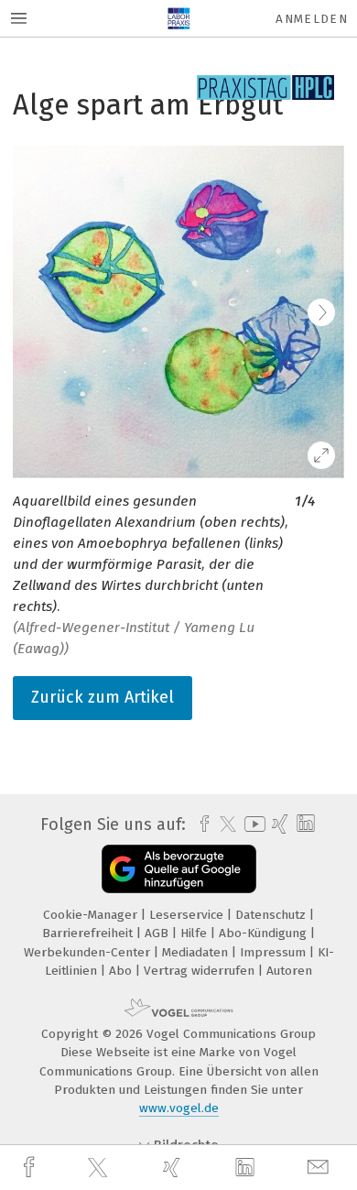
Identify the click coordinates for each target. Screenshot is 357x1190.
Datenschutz (272, 915)
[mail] (320, 1167)
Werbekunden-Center (89, 952)
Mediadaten (197, 952)
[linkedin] (247, 1168)
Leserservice (188, 915)
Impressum (274, 952)
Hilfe (195, 933)
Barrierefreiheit (89, 933)
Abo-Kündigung (264, 933)
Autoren (289, 970)
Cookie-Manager (92, 915)
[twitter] (99, 1168)
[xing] (174, 1167)
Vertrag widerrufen (201, 970)
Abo (122, 970)
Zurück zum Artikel (102, 697)
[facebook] (31, 1167)
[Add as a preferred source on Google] (179, 869)
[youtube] (251, 824)
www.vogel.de (179, 1108)
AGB (158, 933)
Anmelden (312, 19)
